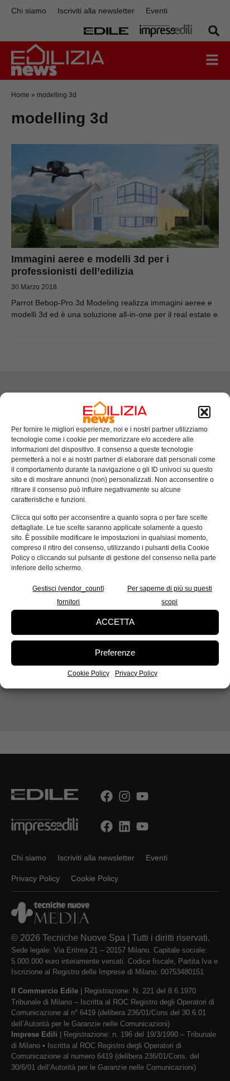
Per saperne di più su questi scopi (169, 595)
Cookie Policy (88, 673)
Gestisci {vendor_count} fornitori (68, 595)
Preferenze (115, 652)
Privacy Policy (136, 673)
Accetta (115, 621)
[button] (204, 412)
